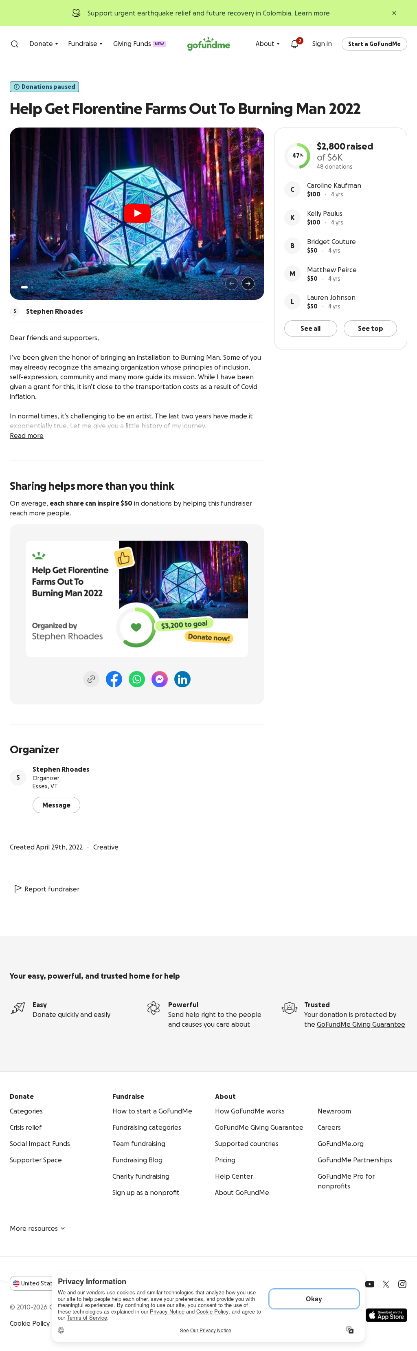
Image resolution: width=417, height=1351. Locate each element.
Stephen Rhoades (61, 769)
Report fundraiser (51, 889)
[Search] (15, 44)
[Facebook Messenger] (159, 679)
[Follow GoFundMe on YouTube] (370, 1284)
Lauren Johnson (331, 297)
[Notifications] (294, 44)
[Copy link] (91, 679)
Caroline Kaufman (334, 185)
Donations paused (48, 87)
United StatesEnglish (52, 1283)
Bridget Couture (331, 241)
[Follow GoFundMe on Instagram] (402, 1284)
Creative (106, 847)
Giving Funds (138, 43)
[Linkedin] (182, 679)
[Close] (394, 13)
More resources (34, 1228)
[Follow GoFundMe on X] (386, 1284)
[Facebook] (114, 679)
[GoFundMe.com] (208, 44)
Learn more (312, 13)
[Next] (248, 283)
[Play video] (137, 213)
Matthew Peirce (332, 269)
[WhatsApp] (137, 679)
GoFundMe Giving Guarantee (361, 1024)
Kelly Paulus (324, 213)
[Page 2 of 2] (32, 287)
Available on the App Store (386, 1315)
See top (370, 328)
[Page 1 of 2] (24, 287)
